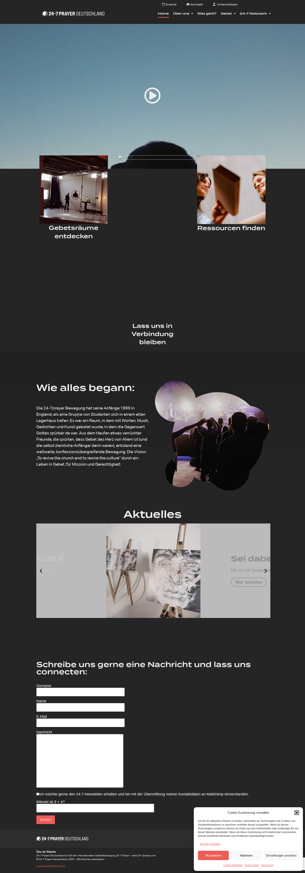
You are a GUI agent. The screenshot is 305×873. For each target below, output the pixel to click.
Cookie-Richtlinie (233, 865)
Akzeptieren (213, 855)
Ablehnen (246, 855)
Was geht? (207, 13)
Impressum (267, 865)
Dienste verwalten (210, 844)
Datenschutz (252, 865)
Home (163, 13)
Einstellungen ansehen (281, 855)
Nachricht (44, 732)
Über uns (181, 13)
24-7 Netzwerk (253, 13)
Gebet (226, 13)
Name (41, 701)
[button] (297, 813)
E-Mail (41, 717)
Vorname (43, 686)
